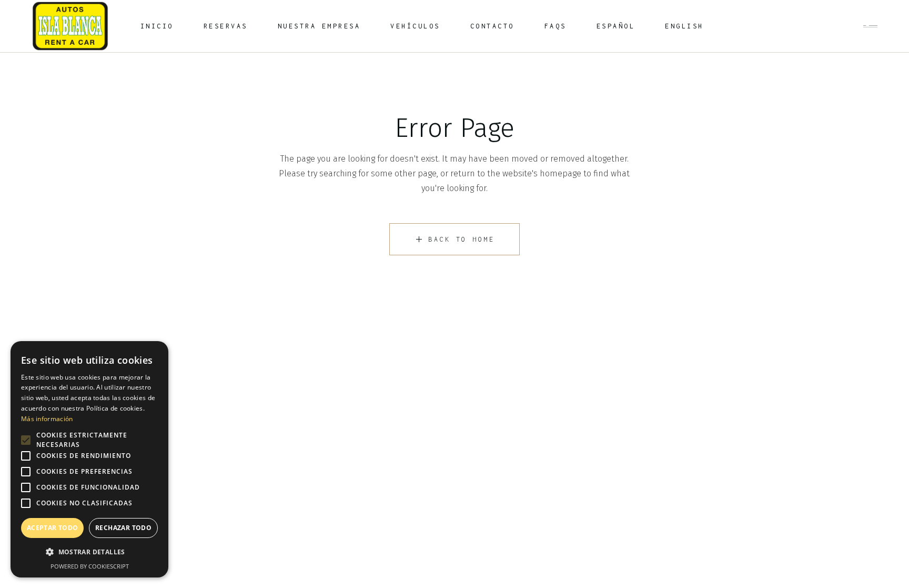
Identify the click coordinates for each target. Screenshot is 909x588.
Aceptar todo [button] (52, 527)
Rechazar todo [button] (123, 527)
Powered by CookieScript (89, 566)
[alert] (89, 459)
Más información (47, 418)
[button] (89, 552)
